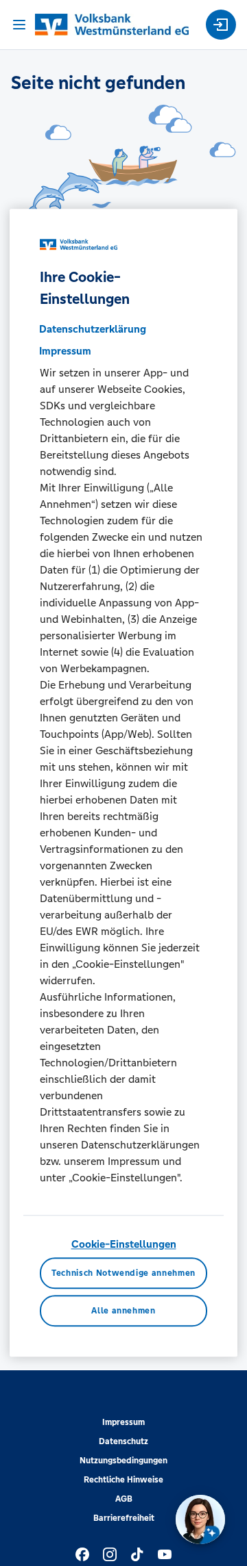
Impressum (123, 1422)
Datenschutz (123, 1441)
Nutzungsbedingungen (123, 1460)
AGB (123, 1498)
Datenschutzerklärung (92, 328)
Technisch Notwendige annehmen (123, 1273)
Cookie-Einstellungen (123, 1243)
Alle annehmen (123, 1311)
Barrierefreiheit (123, 1518)
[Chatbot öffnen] (200, 1519)
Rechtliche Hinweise (123, 1479)
